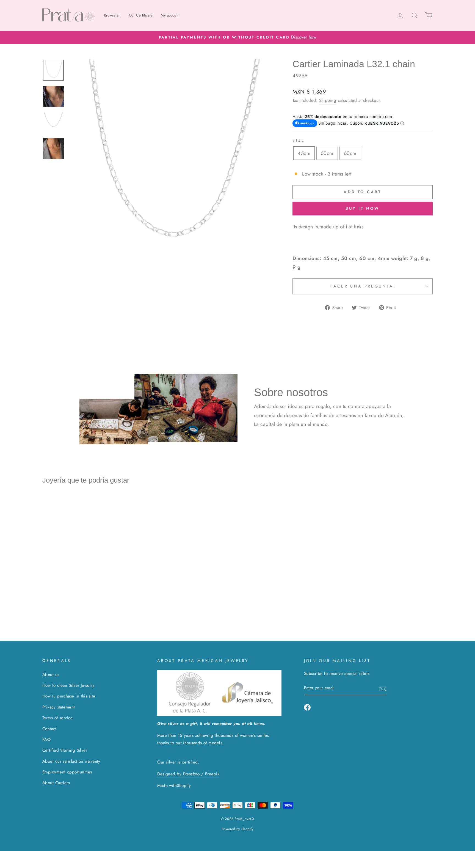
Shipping (327, 100)
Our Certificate (141, 15)
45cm (304, 153)
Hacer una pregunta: (363, 286)
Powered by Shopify (237, 829)
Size (298, 140)
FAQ (46, 740)
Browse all (112, 15)
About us (50, 675)
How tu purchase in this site (68, 696)
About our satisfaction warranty (71, 761)
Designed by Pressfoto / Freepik (188, 774)
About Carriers (56, 783)
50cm (327, 153)
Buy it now (363, 208)
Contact (49, 729)
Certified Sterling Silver (64, 750)
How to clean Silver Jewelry (68, 685)
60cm (350, 153)
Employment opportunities (67, 772)
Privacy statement (58, 707)
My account (170, 15)
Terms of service (57, 718)
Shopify (184, 785)
